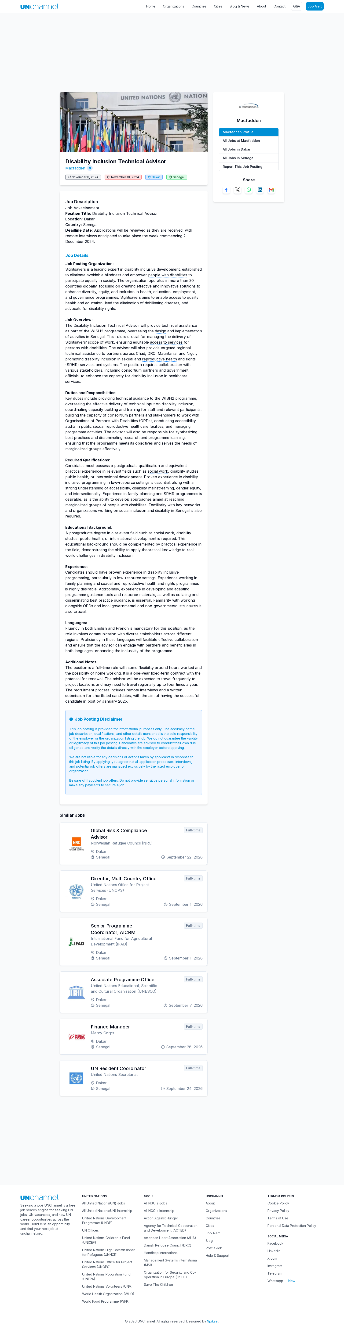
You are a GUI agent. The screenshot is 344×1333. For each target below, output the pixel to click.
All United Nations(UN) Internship (107, 1211)
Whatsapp (275, 1281)
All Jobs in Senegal (238, 158)
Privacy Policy (278, 1211)
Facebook (275, 1243)
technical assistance (179, 325)
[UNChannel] (39, 6)
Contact (279, 6)
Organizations (173, 6)
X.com (272, 1258)
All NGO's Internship (159, 1211)
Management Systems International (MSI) (171, 1262)
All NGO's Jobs (155, 1203)
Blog (209, 1241)
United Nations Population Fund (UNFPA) (106, 1276)
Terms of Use (277, 1218)
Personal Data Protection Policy (291, 1226)
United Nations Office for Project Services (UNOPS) (107, 1264)
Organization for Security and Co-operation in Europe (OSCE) (170, 1274)
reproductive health (159, 359)
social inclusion (132, 510)
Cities (218, 6)
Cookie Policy (278, 1203)
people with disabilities (167, 275)
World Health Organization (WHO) (108, 1294)
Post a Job (214, 1248)
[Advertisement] (140, 50)
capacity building (103, 409)
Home (150, 6)
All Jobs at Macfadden (241, 141)
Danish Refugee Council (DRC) (167, 1245)
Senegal (178, 177)
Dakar (156, 177)
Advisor (151, 213)
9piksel (212, 1321)
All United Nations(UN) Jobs (103, 1203)
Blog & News (239, 6)
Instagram (274, 1266)
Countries (199, 6)
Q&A (296, 6)
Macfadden (75, 168)
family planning (141, 493)
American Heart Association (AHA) (170, 1238)
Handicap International (161, 1253)
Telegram (274, 1273)
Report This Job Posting (242, 167)
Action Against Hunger (161, 1218)
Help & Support (217, 1256)
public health (76, 476)
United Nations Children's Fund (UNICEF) (106, 1240)
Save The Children (158, 1284)
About (261, 6)
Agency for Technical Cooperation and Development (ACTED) (171, 1228)
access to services (166, 342)
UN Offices (90, 1230)
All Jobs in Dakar (236, 149)
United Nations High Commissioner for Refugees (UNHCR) (108, 1252)
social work (158, 471)
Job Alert (315, 6)
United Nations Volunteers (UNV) (107, 1286)
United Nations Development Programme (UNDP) (104, 1220)
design (160, 331)
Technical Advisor (123, 325)
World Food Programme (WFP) (106, 1301)
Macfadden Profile (238, 132)
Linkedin (273, 1251)
